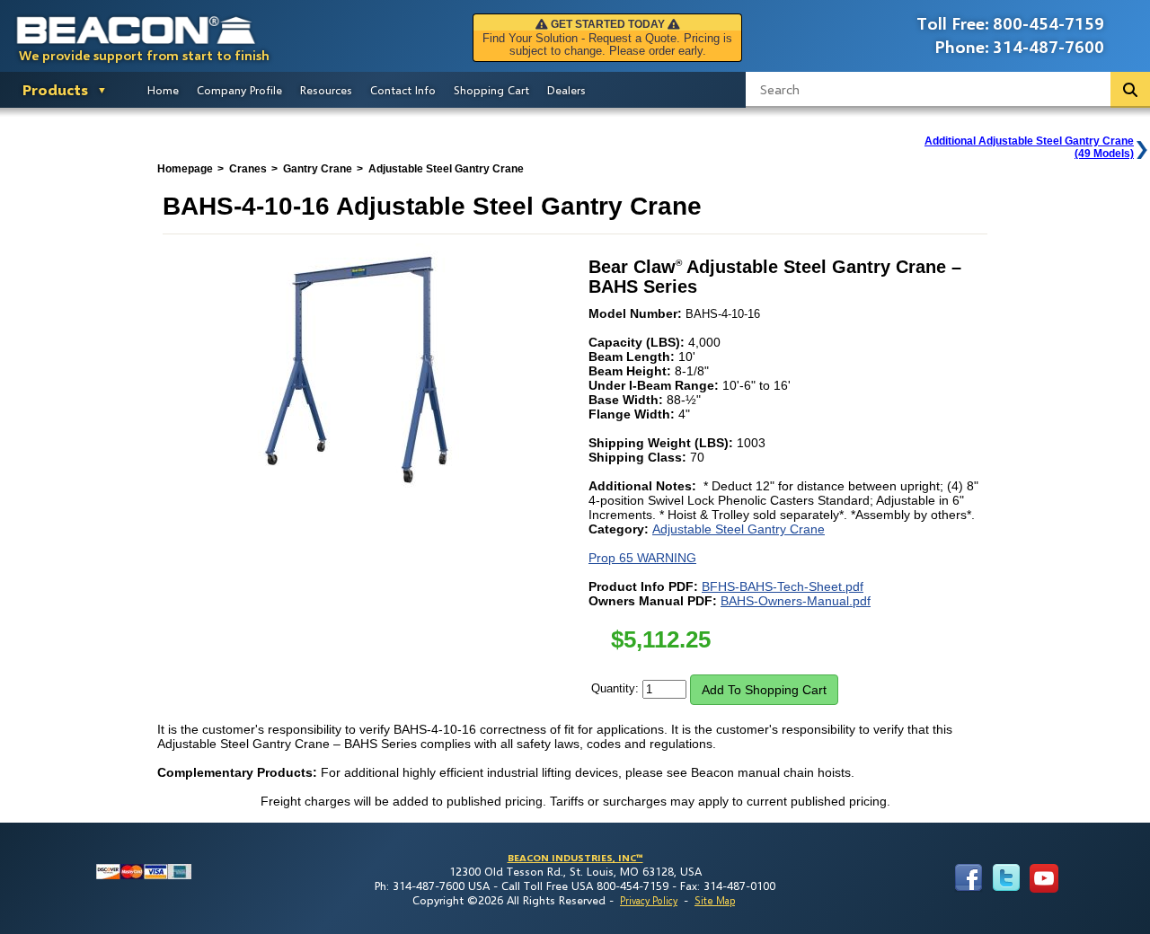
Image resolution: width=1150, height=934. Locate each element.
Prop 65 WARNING (642, 558)
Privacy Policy (648, 900)
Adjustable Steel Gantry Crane (738, 529)
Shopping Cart (491, 90)
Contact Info (403, 90)
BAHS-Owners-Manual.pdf (796, 601)
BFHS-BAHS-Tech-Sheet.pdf (782, 586)
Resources (326, 90)
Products (55, 89)
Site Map (714, 900)
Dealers (566, 90)
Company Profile (239, 90)
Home (163, 90)
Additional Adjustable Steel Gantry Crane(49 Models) (1029, 147)
